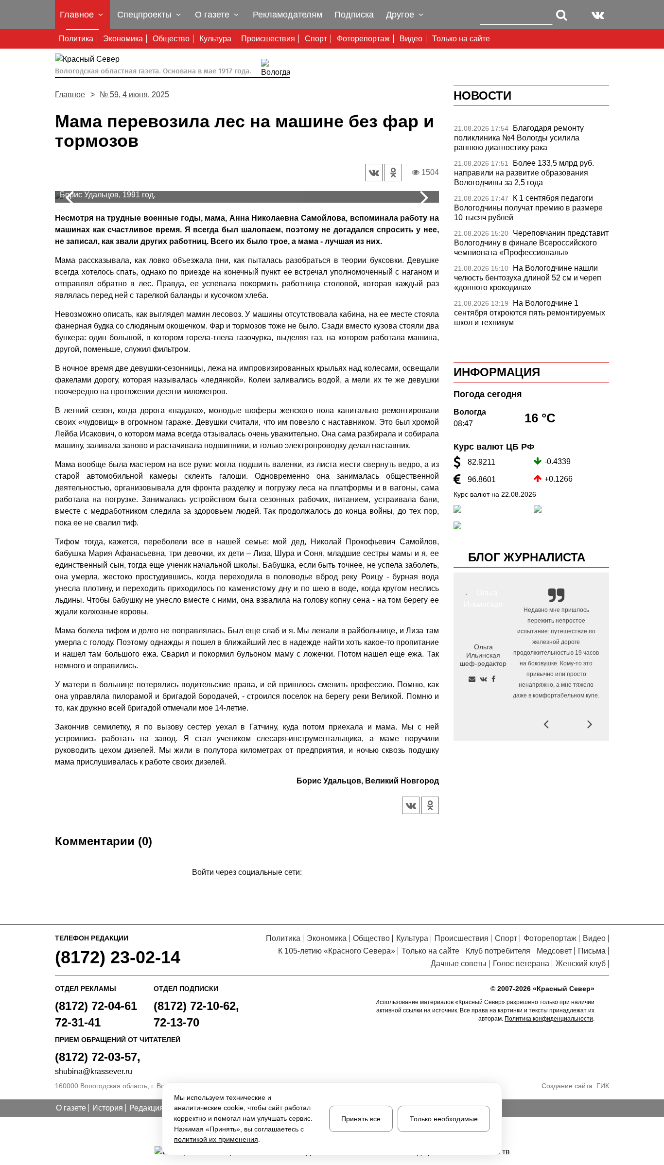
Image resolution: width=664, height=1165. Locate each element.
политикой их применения (216, 1139)
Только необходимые (444, 1119)
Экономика (123, 39)
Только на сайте (461, 39)
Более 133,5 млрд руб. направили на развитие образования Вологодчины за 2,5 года (524, 173)
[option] (247, 197)
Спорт (316, 39)
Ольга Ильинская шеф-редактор (483, 655)
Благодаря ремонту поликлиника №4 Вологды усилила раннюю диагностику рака (519, 138)
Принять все (361, 1119)
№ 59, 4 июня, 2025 (134, 94)
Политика (76, 39)
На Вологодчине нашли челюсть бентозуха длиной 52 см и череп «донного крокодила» (527, 278)
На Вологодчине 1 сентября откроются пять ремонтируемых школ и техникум (529, 313)
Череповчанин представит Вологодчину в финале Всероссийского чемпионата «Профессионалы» (531, 243)
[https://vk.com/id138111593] (483, 679)
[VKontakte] (245, 886)
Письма (592, 951)
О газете (71, 1108)
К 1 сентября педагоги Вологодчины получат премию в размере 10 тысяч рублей (528, 208)
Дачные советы (459, 963)
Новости (482, 95)
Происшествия (268, 39)
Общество (171, 39)
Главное (70, 94)
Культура (215, 39)
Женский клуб (581, 963)
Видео (411, 39)
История (107, 1108)
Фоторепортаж (363, 39)
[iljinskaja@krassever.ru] (472, 679)
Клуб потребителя (498, 951)
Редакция (146, 1108)
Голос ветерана (521, 963)
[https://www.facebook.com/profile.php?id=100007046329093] (493, 679)
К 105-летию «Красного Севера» (336, 951)
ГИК (602, 1086)
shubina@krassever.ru (93, 1071)
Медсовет (554, 951)
